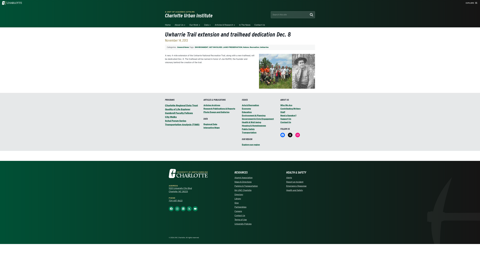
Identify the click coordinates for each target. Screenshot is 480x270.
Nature (246, 47)
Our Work (193, 25)
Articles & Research (224, 25)
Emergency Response (296, 186)
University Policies (243, 224)
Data (206, 25)
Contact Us (259, 25)
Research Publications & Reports (219, 109)
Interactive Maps (212, 127)
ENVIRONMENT (201, 47)
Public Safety (248, 129)
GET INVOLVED (215, 47)
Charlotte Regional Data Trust (181, 105)
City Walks (171, 117)
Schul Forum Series (175, 121)
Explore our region (251, 145)
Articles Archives (212, 105)
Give (236, 203)
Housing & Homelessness (254, 125)
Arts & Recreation (250, 105)
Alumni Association (243, 177)
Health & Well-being (251, 122)
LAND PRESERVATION (232, 47)
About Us (179, 25)
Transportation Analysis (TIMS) (182, 124)
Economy (246, 109)
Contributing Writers (290, 109)
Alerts (289, 177)
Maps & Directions (243, 182)
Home (168, 25)
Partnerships (240, 207)
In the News (244, 25)
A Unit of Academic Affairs (180, 12)
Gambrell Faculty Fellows (179, 113)
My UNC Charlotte (243, 190)
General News (183, 47)
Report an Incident (294, 182)
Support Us (285, 119)
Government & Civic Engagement (258, 119)
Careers (238, 211)
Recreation (254, 47)
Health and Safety (294, 190)
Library (237, 199)
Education (247, 112)
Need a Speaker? (288, 115)
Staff (282, 112)
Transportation (249, 132)
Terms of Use (240, 219)
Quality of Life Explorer (177, 109)
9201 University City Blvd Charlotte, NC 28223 (180, 190)
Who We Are (286, 105)
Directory (238, 194)
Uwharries (264, 47)
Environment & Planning (254, 115)
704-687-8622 (175, 201)
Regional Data (210, 124)
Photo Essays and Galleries (216, 112)
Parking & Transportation (246, 186)
